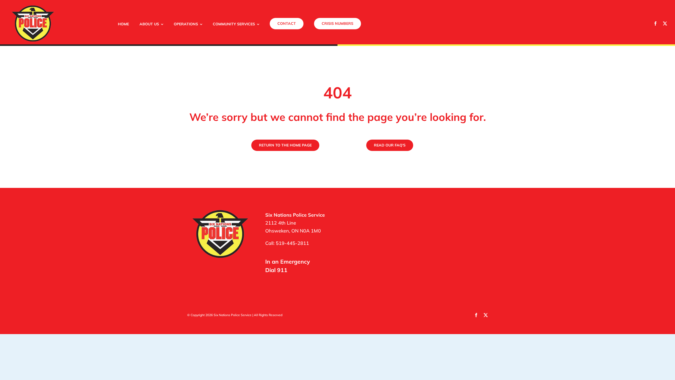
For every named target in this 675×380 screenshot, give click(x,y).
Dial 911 (276, 270)
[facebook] (655, 23)
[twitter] (665, 23)
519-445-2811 (292, 243)
